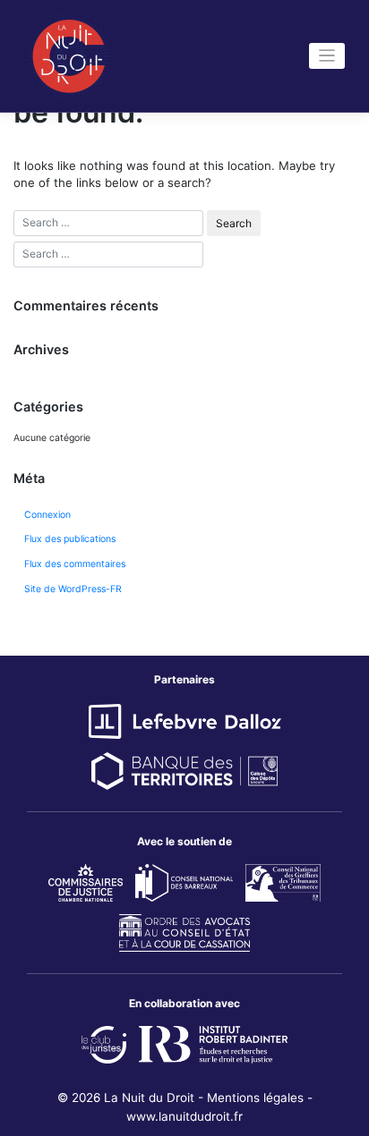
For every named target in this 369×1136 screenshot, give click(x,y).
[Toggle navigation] (327, 56)
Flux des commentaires (74, 564)
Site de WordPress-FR (73, 589)
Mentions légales (255, 1097)
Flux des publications (70, 539)
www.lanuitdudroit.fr (184, 1116)
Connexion (47, 515)
